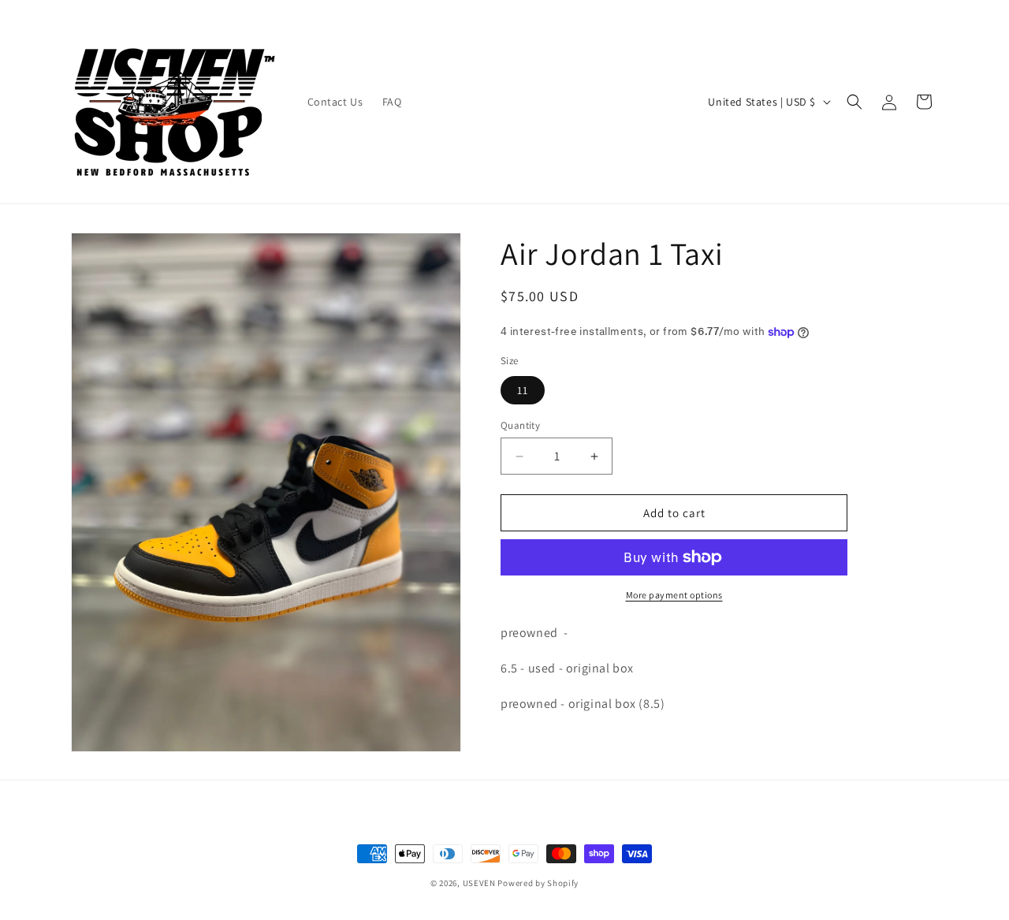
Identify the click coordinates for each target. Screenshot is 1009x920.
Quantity (520, 425)
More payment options (674, 595)
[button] (854, 101)
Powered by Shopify (538, 882)
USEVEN (479, 882)
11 (522, 390)
